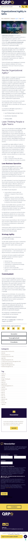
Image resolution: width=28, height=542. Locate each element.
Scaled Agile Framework (8, 35)
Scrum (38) (3, 402)
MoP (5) (3, 392)
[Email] (23, 328)
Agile (16, 18)
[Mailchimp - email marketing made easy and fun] (8, 497)
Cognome (3, 460)
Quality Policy (17, 534)
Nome (15, 455)
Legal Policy (13, 533)
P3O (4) (3, 401)
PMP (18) (3, 397)
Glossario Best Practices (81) (7, 351)
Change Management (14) (7, 359)
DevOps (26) (4, 389)
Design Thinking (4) (5, 379)
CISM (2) (3, 375)
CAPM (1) (3, 380)
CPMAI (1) (3, 374)
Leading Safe (12, 319)
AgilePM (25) (4, 384)
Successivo (14, 334)
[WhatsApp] (18, 328)
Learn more (8, 487)
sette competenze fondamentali (15, 42)
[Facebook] (3, 328)
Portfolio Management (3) (7, 366)
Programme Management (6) (7, 364)
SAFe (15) (3, 382)
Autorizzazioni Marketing (7, 466)
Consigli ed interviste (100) (7, 356)
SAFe (23, 18)
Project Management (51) (7, 363)
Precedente (14, 342)
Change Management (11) (7, 385)
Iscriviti (14, 428)
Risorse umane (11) (5, 354)
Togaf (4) (3, 404)
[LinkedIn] (13, 328)
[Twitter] (8, 328)
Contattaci (14, 507)
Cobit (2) (3, 387)
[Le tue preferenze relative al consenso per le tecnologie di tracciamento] (25, 539)
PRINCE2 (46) (4, 399)
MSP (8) (3, 394)
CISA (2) (3, 377)
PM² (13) (3, 395)
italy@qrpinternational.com (17, 528)
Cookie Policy (18, 533)
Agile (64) (3, 358)
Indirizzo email (5, 455)
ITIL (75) (3, 390)
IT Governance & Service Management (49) (11, 361)
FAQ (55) (3, 353)
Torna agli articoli (14, 338)
